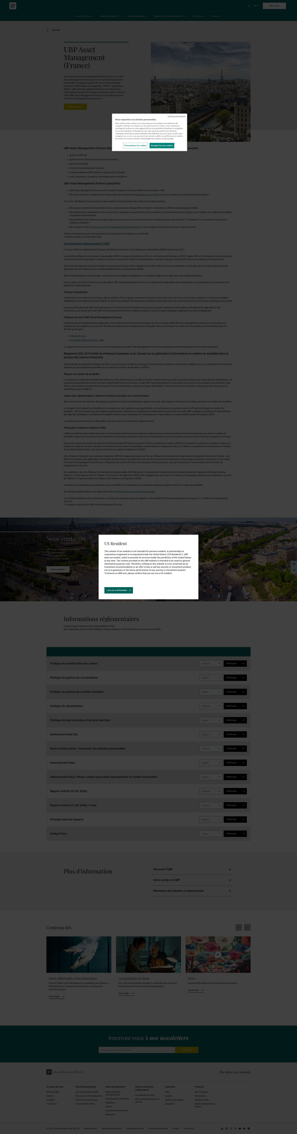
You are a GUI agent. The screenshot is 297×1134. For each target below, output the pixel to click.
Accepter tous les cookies (162, 145)
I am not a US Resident (117, 590)
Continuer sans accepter (177, 116)
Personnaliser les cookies (135, 145)
